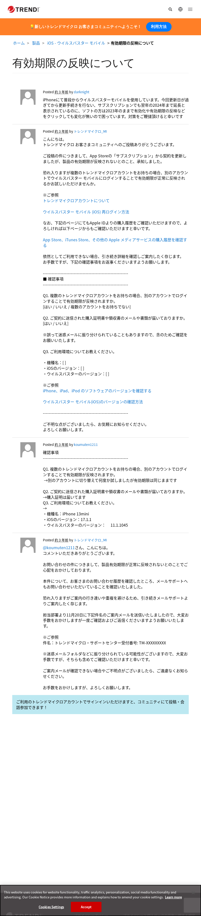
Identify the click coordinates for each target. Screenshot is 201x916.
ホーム (19, 43)
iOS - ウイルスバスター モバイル (76, 43)
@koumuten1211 (59, 547)
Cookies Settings (51, 906)
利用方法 (159, 26)
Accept (86, 906)
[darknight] (24, 98)
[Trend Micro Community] (24, 9)
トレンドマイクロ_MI (90, 131)
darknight (81, 91)
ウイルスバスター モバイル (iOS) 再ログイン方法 (86, 212)
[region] (100, 900)
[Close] (193, 892)
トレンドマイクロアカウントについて (76, 200)
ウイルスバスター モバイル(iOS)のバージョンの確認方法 (93, 402)
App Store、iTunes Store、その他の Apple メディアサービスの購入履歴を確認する (115, 242)
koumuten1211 (86, 444)
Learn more (173, 897)
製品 (36, 43)
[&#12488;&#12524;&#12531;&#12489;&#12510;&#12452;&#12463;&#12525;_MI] (24, 138)
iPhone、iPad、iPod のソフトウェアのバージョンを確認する (97, 391)
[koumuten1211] (24, 451)
